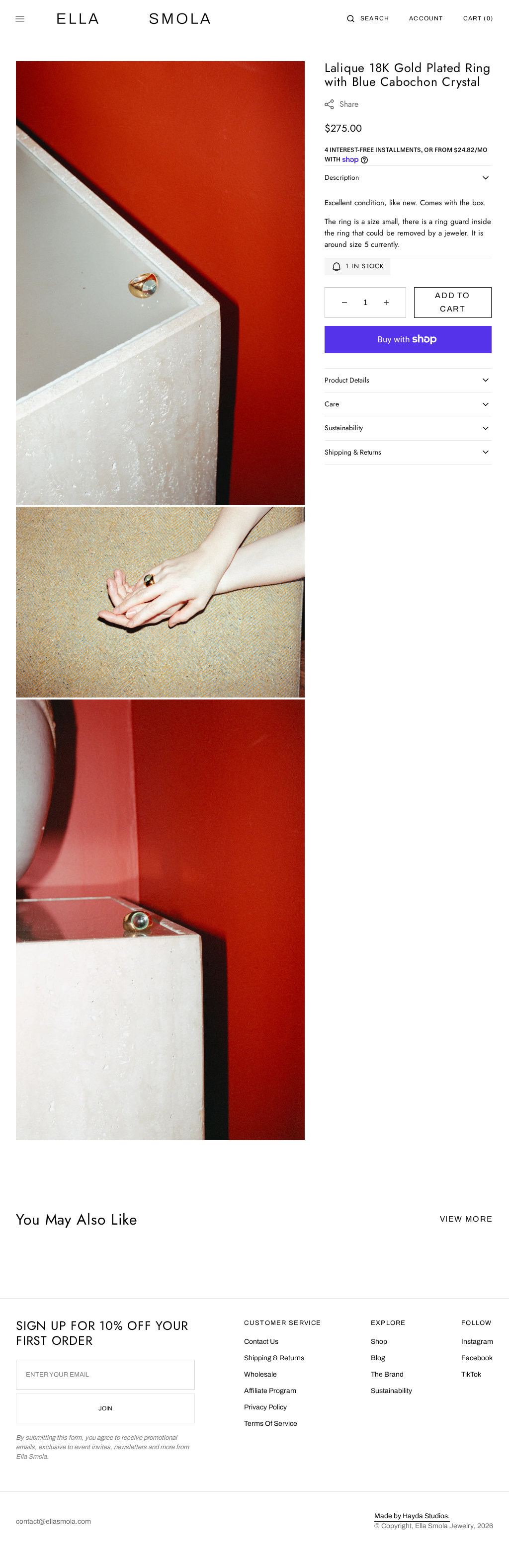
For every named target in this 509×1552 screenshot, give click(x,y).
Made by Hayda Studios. (412, 1516)
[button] (368, 19)
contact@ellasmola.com (53, 1521)
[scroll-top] (486, 1529)
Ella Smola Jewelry (444, 1526)
